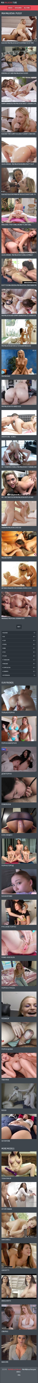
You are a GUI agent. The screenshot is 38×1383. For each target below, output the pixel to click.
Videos (10, 8)
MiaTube (9, 2)
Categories (18, 8)
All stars (27, 8)
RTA (19, 1375)
